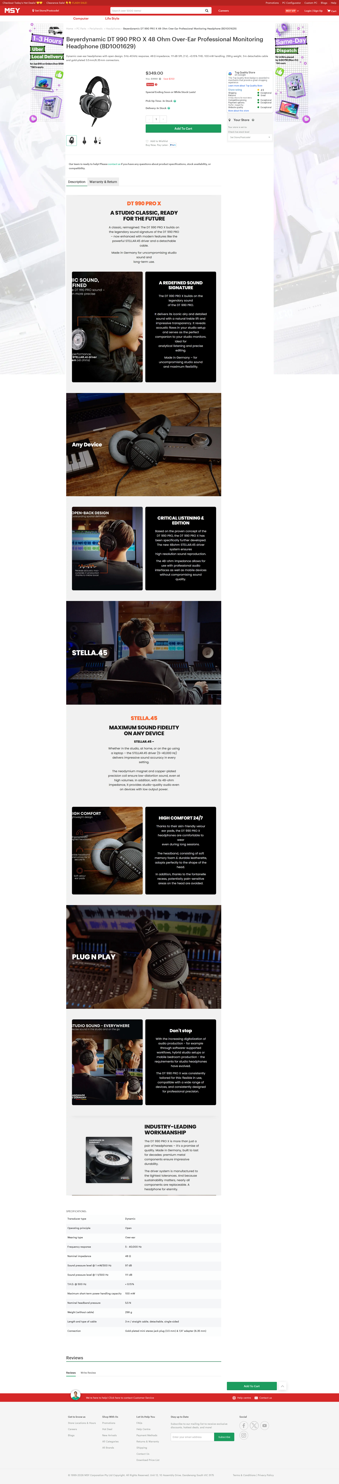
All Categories (110, 1441)
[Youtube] (265, 1429)
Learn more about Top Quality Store (245, 85)
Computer (81, 18)
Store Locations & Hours (82, 1422)
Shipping (141, 1447)
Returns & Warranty (147, 1441)
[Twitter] (255, 1429)
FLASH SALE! (79, 2)
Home (69, 28)
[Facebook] (244, 1429)
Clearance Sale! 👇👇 (59, 2)
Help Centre (143, 1429)
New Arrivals (109, 1435)
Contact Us (142, 1453)
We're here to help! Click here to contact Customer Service (120, 1397)
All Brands (108, 1447)
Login (308, 10)
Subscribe (224, 1436)
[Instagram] (244, 1438)
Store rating (235, 89)
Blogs (324, 2)
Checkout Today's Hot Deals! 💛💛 (23, 2)
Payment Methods (146, 1435)
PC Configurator (291, 2)
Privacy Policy (266, 1475)
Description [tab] (76, 181)
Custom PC (310, 2)
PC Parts (81, 28)
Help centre (244, 1397)
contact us (114, 163)
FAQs (139, 1422)
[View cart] (329, 10)
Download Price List (147, 1459)
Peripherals (96, 28)
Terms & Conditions (244, 1475)
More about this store (238, 111)
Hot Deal (107, 1429)
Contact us (265, 1397)
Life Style (112, 18)
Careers (223, 10)
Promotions (272, 2)
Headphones (113, 28)
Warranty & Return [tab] (103, 181)
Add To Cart (183, 128)
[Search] (207, 10)
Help (333, 2)
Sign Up (318, 10)
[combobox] (161, 10)
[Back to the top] (282, 1386)
